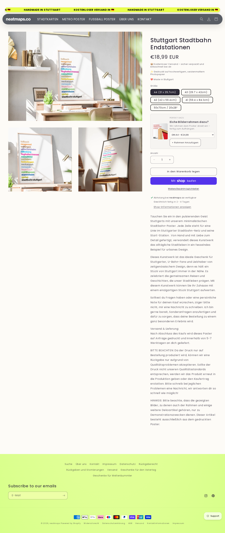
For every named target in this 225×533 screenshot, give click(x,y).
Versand (112, 469)
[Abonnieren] (63, 495)
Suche (68, 464)
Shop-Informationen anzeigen (172, 207)
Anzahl (154, 153)
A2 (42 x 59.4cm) (165, 100)
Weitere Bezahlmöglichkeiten (183, 188)
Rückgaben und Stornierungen (85, 469)
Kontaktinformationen (158, 523)
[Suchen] (201, 19)
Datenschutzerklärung (113, 523)
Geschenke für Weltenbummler (112, 475)
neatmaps (55, 523)
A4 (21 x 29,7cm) (165, 92)
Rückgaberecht (148, 464)
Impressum (109, 464)
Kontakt (94, 464)
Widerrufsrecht (91, 523)
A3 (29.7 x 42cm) (196, 92)
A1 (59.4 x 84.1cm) (197, 100)
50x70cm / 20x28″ (166, 107)
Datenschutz (128, 464)
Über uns (81, 464)
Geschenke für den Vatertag (138, 469)
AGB (130, 523)
